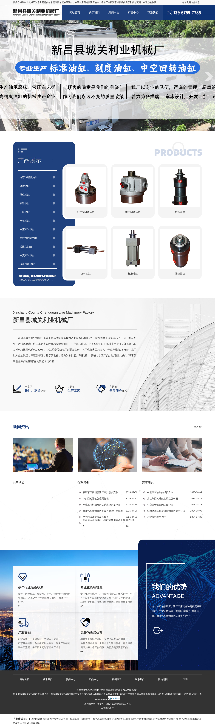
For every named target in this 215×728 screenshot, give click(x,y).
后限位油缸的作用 (156, 517)
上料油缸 (25, 212)
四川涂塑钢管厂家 (86, 719)
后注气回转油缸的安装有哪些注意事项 (103, 510)
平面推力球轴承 (145, 719)
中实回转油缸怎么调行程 (96, 498)
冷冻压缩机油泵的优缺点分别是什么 (101, 504)
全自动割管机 (118, 719)
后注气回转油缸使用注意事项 (162, 498)
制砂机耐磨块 (159, 719)
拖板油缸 (25, 220)
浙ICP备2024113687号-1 (118, 704)
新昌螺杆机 (172, 719)
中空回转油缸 (27, 229)
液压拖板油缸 (27, 264)
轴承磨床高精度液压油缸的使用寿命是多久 (104, 523)
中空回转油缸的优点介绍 (160, 504)
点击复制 (110, 689)
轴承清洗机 (130, 719)
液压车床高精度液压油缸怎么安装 (100, 492)
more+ (198, 426)
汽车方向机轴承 (103, 719)
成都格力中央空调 (52, 719)
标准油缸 (25, 203)
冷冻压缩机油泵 (28, 177)
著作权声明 (89, 704)
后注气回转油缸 (28, 238)
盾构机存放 (36, 719)
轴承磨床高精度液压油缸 (60, 2)
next (208, 76)
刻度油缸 (25, 186)
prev (6, 76)
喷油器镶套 (184, 719)
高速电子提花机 (69, 719)
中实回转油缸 (27, 255)
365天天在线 (33, 723)
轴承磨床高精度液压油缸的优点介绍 (166, 510)
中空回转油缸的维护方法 (160, 492)
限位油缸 (25, 194)
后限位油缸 (26, 246)
